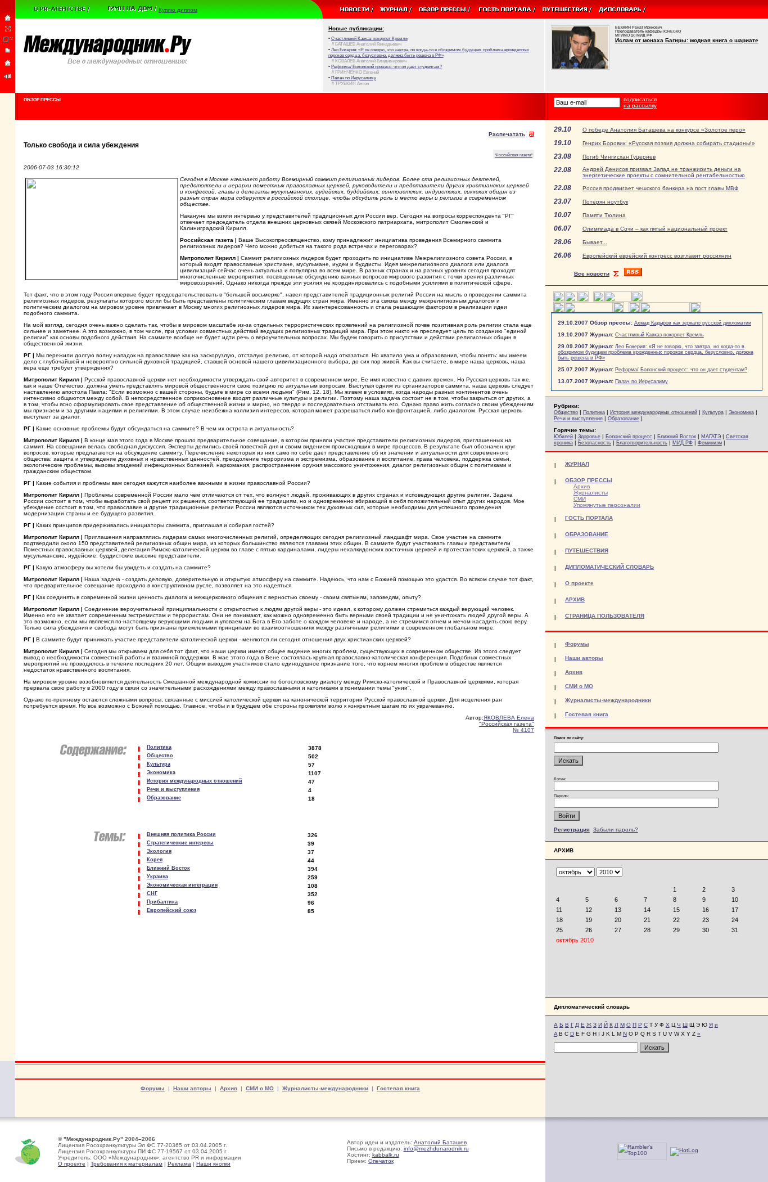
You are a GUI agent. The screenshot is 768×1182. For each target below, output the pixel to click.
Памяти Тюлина (604, 215)
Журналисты (590, 492)
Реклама (179, 1164)
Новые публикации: (356, 28)
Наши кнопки (213, 1164)
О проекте (71, 1164)
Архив (581, 486)
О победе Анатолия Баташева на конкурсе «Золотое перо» (664, 130)
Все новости (591, 274)
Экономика (741, 412)
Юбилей (563, 436)
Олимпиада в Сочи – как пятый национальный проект (655, 229)
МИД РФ (682, 443)
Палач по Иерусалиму (641, 381)
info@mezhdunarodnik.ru (436, 1148)
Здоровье (589, 436)
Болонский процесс (629, 436)
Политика (594, 412)
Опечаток (381, 1161)
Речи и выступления (578, 418)
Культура (713, 412)
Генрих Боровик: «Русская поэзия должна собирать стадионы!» (668, 143)
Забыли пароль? (615, 829)
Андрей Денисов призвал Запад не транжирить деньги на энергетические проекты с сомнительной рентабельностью (663, 172)
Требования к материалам (126, 1164)
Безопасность (594, 443)
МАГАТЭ (711, 436)
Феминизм (710, 443)
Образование (623, 418)
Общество (566, 412)
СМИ (579, 499)
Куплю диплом (178, 10)
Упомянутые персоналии (606, 505)
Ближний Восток (676, 436)
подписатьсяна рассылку (640, 102)
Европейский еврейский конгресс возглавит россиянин (656, 256)
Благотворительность (641, 443)
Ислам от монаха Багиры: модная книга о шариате (686, 40)
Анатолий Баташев (440, 1142)
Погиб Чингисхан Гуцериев (619, 157)
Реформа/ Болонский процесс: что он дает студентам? (681, 369)
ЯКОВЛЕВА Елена (509, 717)
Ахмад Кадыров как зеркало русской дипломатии (692, 323)
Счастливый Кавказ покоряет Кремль (659, 335)
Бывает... (594, 242)
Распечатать (507, 134)
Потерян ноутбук (605, 202)
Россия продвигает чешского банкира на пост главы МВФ (660, 188)
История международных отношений (653, 412)
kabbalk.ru (385, 1155)
